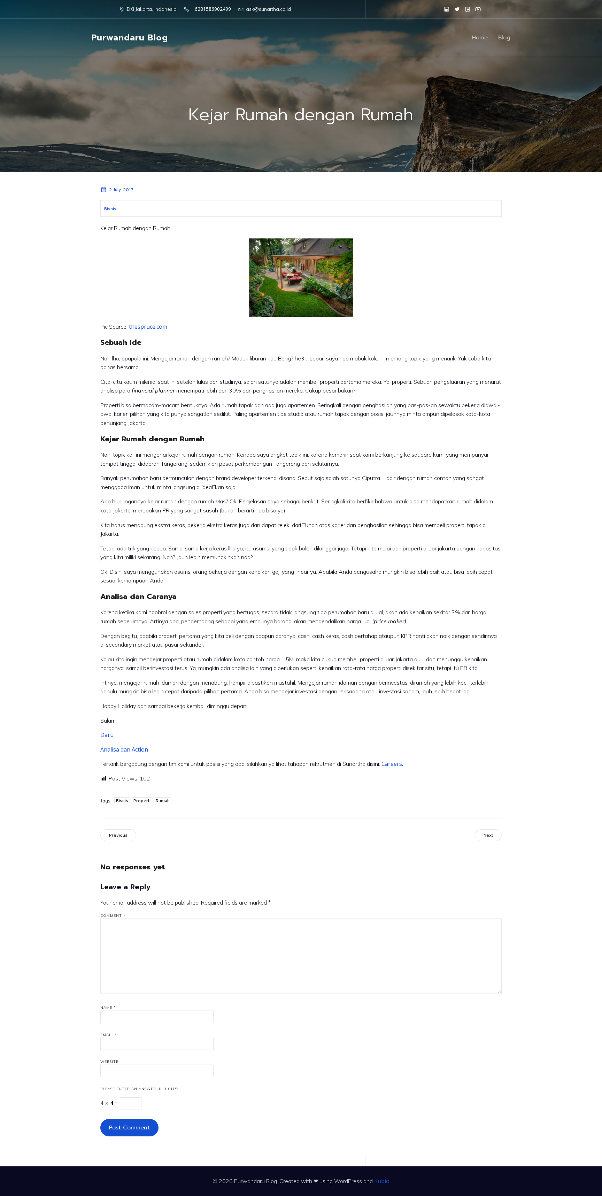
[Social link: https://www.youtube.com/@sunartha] (478, 9)
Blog (504, 37)
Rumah (163, 801)
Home (480, 37)
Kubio (381, 1181)
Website (109, 1061)
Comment (112, 915)
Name (108, 1007)
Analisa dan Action (124, 749)
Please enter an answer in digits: (139, 1089)
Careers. (392, 764)
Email (108, 1035)
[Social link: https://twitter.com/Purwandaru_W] (457, 9)
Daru (107, 735)
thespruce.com (148, 326)
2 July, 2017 (121, 189)
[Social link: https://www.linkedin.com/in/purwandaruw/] (446, 9)
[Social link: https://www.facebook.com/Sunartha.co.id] (467, 9)
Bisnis (110, 209)
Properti (141, 801)
